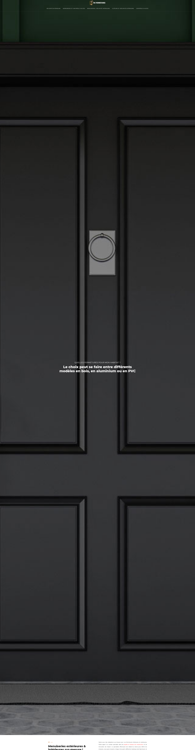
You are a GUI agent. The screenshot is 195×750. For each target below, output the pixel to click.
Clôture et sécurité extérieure (123, 8)
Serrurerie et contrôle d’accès (74, 8)
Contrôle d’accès (142, 8)
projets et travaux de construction (133, 744)
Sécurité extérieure (54, 8)
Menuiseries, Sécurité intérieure (98, 8)
